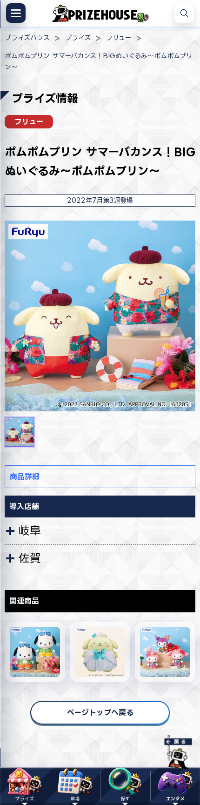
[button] (19, 432)
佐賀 (30, 558)
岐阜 (30, 530)
